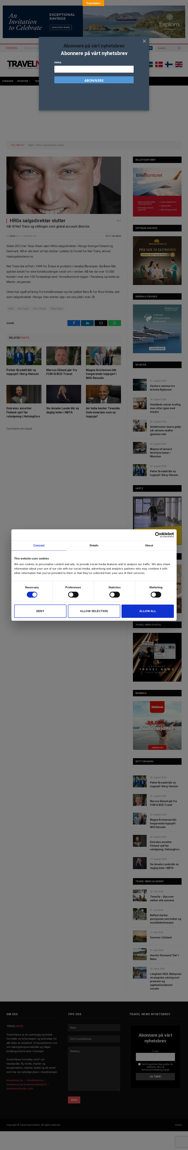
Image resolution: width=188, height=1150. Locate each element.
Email (58, 62)
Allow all (147, 611)
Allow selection (94, 611)
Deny (40, 611)
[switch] (73, 595)
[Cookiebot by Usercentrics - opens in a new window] (158, 535)
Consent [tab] (38, 545)
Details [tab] (94, 545)
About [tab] (149, 545)
